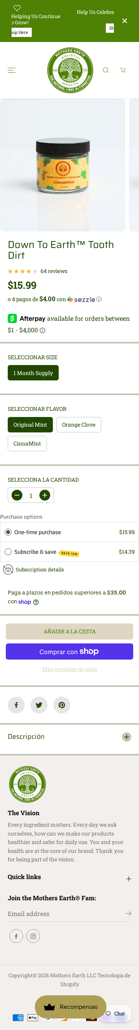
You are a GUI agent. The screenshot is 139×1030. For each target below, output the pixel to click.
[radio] (8, 532)
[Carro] (122, 70)
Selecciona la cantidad (43, 479)
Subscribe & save (46, 552)
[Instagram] (33, 936)
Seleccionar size (33, 357)
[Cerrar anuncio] (124, 20)
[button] (12, 70)
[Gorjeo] (39, 705)
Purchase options (21, 516)
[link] (69, 784)
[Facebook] (16, 705)
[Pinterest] (61, 705)
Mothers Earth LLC (73, 975)
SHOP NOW (67, 28)
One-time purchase (37, 532)
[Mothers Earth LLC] (70, 70)
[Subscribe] (128, 914)
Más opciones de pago (69, 669)
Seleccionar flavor (37, 408)
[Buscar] (105, 70)
